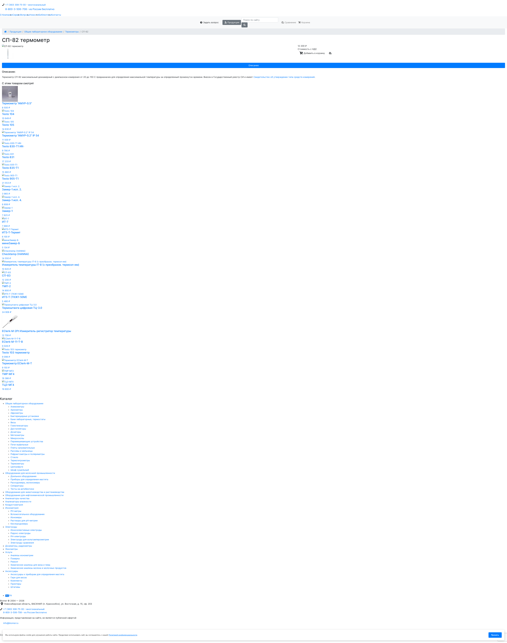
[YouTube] (2, 641)
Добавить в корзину (314, 53)
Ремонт (14, 561)
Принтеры (16, 583)
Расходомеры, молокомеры (25, 482)
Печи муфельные (19, 444)
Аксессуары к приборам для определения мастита (37, 574)
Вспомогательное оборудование (27, 514)
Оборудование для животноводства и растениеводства (34, 492)
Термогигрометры (20, 460)
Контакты (56, 14)
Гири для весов (19, 577)
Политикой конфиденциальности (123, 635)
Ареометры (17, 409)
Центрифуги (17, 466)
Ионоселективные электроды (26, 530)
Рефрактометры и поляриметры (28, 454)
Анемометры (17, 406)
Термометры (72, 31)
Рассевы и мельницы (22, 451)
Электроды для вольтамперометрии (30, 539)
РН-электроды (18, 536)
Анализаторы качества (17, 498)
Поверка (15, 558)
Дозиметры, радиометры (18, 546)
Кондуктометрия (14, 504)
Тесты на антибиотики (22, 489)
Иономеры (16, 517)
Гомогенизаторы (19, 425)
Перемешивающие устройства (27, 441)
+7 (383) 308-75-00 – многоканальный (25, 4)
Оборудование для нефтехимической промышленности (34, 495)
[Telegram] (2, 629)
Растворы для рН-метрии (24, 520)
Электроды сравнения (22, 542)
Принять (495, 635)
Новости (34, 14)
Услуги (8, 552)
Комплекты (16, 580)
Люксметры (11, 549)
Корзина (305, 22)
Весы (13, 422)
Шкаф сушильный (20, 470)
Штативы (15, 587)
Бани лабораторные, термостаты (28, 419)
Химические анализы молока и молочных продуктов (38, 568)
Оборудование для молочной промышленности (30, 473)
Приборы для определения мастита (29, 479)
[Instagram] (9, 641)
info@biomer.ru (10, 623)
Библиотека (45, 14)
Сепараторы (17, 485)
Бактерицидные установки (25, 416)
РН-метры (16, 511)
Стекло (14, 457)
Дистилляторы (18, 428)
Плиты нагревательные (23, 447)
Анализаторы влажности (18, 501)
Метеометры (17, 435)
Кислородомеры (19, 523)
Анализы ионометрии (22, 555)
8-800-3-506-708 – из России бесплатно (29, 9)
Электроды (11, 527)
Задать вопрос (211, 22)
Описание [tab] (253, 65)
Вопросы (25, 14)
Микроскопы (17, 438)
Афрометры (17, 413)
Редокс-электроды (20, 533)
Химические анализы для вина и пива (30, 564)
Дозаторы (16, 432)
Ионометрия (11, 508)
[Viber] (15, 629)
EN (10, 595)
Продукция (233, 22)
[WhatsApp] (9, 629)
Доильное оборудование (23, 476)
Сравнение (290, 22)
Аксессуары (11, 571)
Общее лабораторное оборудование (43, 31)
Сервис (16, 14)
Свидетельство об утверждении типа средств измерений (284, 77)
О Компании (6, 14)
